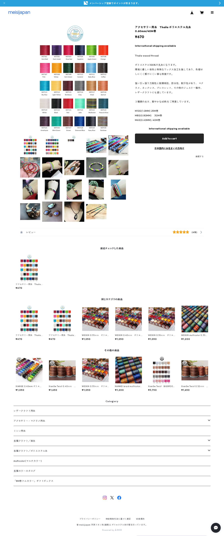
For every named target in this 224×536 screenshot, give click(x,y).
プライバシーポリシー (90, 519)
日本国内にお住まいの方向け (169, 148)
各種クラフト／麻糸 (24, 440)
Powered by (108, 530)
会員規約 (140, 519)
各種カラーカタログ (24, 470)
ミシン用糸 (20, 430)
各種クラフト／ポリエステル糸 (31, 450)
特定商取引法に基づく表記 (118, 519)
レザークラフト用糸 (24, 410)
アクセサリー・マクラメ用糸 (29, 420)
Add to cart (169, 138)
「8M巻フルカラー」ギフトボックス (33, 480)
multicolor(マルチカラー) (28, 460)
